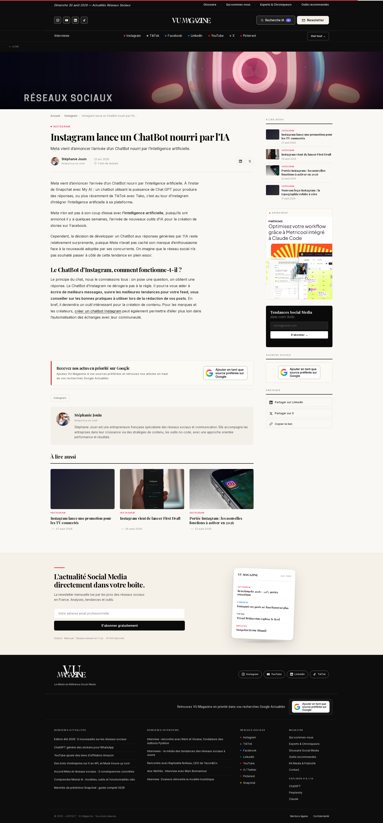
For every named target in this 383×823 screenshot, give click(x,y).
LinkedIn (197, 35)
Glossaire (209, 4)
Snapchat (249, 782)
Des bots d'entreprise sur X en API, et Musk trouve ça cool (92, 763)
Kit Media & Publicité (302, 763)
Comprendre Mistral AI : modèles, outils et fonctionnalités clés (94, 779)
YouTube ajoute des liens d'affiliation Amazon (84, 755)
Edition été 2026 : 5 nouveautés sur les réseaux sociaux (90, 739)
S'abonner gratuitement (119, 625)
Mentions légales (299, 816)
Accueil (55, 115)
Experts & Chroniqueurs (276, 4)
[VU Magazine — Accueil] (191, 20)
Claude (293, 799)
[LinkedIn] (75, 20)
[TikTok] (84, 20)
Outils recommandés (315, 4)
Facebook (175, 35)
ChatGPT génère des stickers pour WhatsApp (84, 747)
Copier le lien (283, 424)
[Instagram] (57, 20)
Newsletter (315, 20)
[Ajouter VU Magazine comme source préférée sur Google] (225, 373)
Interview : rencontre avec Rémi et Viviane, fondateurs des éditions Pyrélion (185, 741)
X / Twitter (249, 769)
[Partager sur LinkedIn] (240, 161)
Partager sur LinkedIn (289, 402)
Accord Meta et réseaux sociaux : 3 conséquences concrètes (94, 771)
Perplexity (295, 792)
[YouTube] (66, 20)
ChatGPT (295, 786)
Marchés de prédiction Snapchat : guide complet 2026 (89, 787)
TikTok (154, 35)
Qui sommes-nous (238, 4)
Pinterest (249, 35)
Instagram (134, 35)
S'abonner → (299, 335)
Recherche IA (277, 20)
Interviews (62, 35)
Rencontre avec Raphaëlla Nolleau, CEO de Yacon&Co (182, 763)
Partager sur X (284, 413)
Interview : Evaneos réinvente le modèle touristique (180, 779)
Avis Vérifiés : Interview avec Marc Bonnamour (177, 771)
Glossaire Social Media (304, 750)
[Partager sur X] (250, 161)
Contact (294, 769)
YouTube (217, 35)
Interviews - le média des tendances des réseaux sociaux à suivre (186, 753)
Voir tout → (318, 36)
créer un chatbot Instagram (98, 311)
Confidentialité (321, 816)
